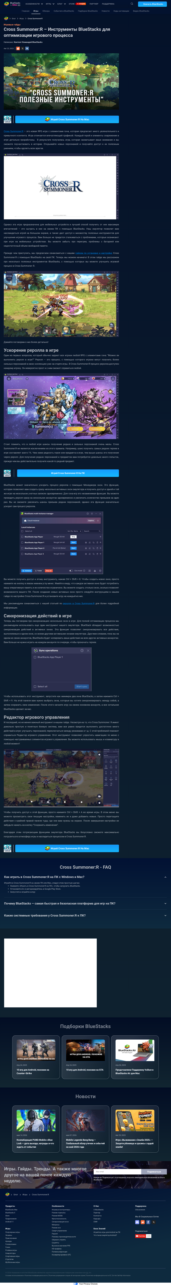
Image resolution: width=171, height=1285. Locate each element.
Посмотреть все (150, 262)
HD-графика (56, 1244)
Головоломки (10, 1239)
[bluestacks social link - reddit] (143, 1217)
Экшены (8, 1230)
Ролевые (156, 280)
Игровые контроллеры (61, 1205)
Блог (60, 4)
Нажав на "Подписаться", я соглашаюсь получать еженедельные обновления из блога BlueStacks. (129, 1174)
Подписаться (154, 1166)
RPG (143, 285)
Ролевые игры (11, 1245)
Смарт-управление (59, 1226)
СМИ (95, 1217)
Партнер (94, 4)
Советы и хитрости (139, 280)
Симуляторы (10, 1248)
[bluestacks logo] (12, 4)
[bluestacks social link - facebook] (148, 1217)
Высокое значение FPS (61, 1241)
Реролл (55, 1229)
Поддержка (108, 4)
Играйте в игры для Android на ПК (107, 1227)
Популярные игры (12, 1227)
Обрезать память (59, 1235)
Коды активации (121, 11)
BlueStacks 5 (10, 1208)
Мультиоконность (59, 1214)
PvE (151, 285)
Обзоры (46, 11)
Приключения (11, 1233)
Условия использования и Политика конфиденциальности (26, 1270)
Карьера (97, 1214)
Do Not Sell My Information (121, 1270)
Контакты (98, 1211)
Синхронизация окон (60, 1217)
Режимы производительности (64, 1232)
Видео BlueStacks (141, 11)
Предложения (11, 1214)
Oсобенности (33, 4)
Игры (48, 4)
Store (77, 4)
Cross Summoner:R (35, 19)
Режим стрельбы (58, 1208)
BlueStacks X (154, 291)
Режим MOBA (57, 1211)
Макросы (55, 1220)
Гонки (7, 1242)
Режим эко (56, 1223)
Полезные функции (59, 1247)
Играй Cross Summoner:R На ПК (67, 469)
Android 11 (9, 1217)
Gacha (134, 285)
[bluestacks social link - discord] (137, 1217)
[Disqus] (50, 968)
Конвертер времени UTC (61, 1250)
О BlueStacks (99, 1205)
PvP (160, 285)
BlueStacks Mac (11, 1205)
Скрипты (55, 1238)
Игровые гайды (136, 60)
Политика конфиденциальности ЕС (98, 1270)
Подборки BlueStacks (88, 11)
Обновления (140, 1205)
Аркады (8, 1236)
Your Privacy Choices (88, 1279)
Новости (106, 11)
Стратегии (9, 1254)
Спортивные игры (12, 1251)
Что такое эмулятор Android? (105, 1230)
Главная (25, 11)
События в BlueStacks (64, 11)
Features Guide (138, 291)
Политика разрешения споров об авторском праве (67, 1270)
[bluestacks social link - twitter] (154, 1217)
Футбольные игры (12, 1257)
